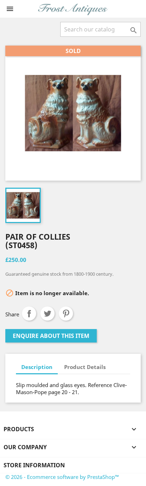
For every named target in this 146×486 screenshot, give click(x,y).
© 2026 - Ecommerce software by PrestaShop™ (62, 476)
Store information (34, 465)
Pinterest (66, 313)
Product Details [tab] (85, 366)
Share (29, 313)
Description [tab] (36, 366)
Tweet (47, 313)
